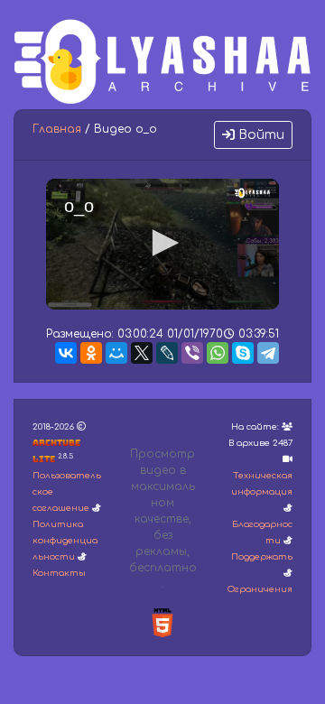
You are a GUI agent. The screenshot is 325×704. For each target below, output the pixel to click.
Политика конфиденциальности (65, 540)
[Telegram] (268, 353)
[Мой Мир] (116, 353)
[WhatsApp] (217, 353)
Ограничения (260, 589)
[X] (142, 353)
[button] (162, 243)
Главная (56, 129)
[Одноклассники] (91, 353)
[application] (162, 244)
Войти (259, 135)
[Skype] (243, 353)
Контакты (59, 573)
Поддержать (261, 556)
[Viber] (192, 353)
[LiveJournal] (167, 353)
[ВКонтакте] (66, 353)
